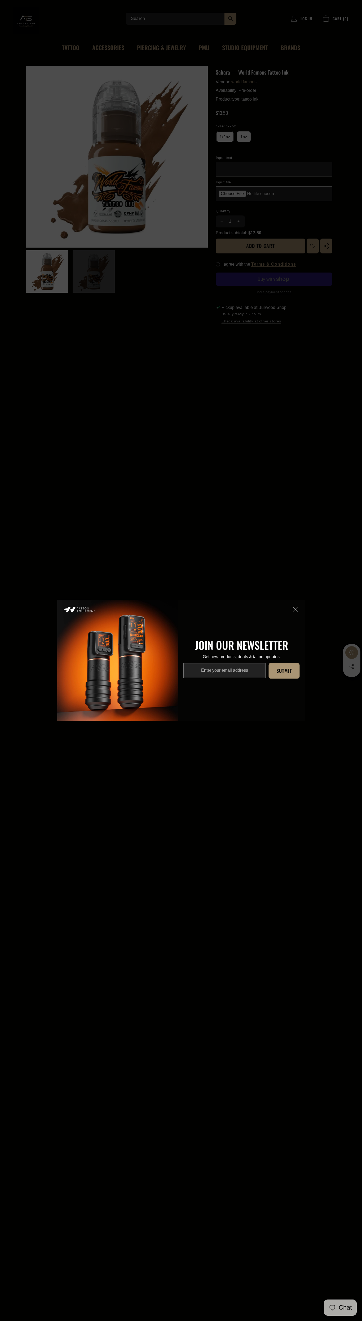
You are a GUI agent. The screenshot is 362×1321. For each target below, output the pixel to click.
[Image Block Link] (117, 660)
